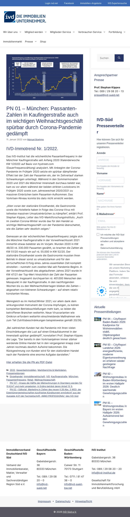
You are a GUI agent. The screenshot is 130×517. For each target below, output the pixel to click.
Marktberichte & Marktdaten (52, 370)
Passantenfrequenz (16, 379)
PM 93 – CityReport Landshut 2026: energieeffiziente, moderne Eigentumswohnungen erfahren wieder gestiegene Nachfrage (114, 356)
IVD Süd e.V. (70, 511)
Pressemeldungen (15, 373)
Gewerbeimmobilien (26, 370)
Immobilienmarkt (12, 41)
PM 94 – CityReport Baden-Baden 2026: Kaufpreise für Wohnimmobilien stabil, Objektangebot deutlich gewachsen (114, 328)
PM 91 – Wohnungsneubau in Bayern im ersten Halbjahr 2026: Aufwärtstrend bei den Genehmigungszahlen (115, 414)
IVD (48, 376)
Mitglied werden (34, 32)
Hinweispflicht (83, 501)
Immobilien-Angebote (90, 3)
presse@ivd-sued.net (106, 95)
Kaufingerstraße (59, 376)
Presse (29, 41)
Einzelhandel (16, 376)
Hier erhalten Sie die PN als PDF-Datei (29, 362)
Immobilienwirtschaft (34, 376)
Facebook (69, 3)
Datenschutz (63, 501)
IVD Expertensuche (117, 3)
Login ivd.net (51, 3)
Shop (43, 41)
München (73, 376)
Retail (30, 379)
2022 (12, 370)
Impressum (44, 501)
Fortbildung (115, 32)
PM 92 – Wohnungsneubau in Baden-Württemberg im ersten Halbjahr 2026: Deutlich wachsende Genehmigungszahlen (115, 385)
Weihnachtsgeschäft (44, 379)
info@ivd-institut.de (103, 472)
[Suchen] (119, 58)
